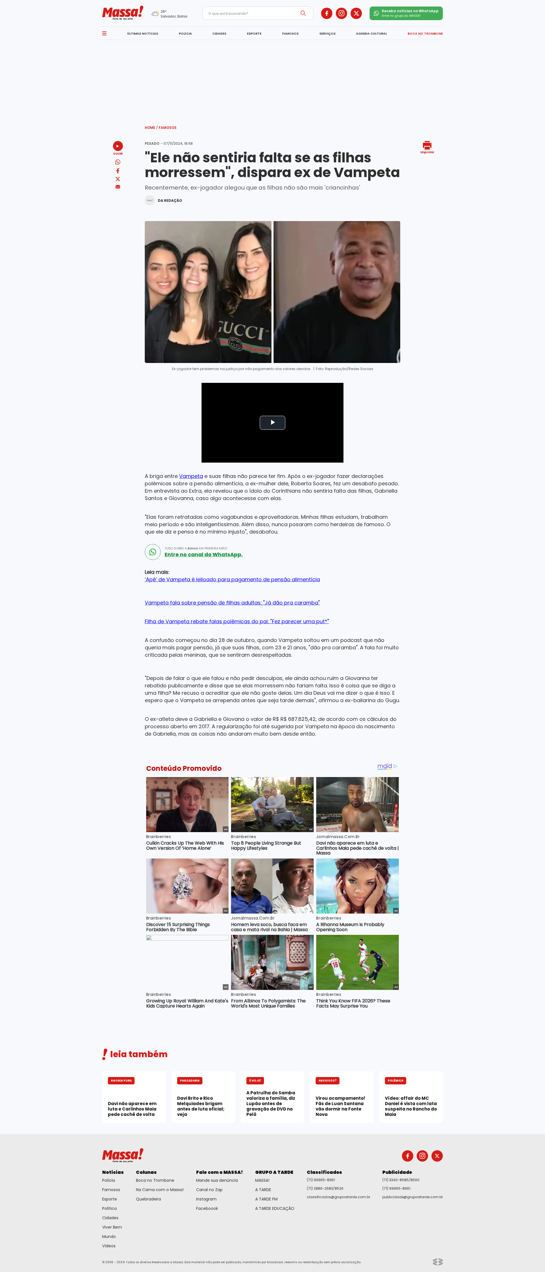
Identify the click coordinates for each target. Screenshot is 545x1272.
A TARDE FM (266, 1199)
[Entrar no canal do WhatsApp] (153, 552)
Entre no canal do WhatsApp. (204, 554)
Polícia (108, 1180)
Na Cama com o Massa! (160, 1190)
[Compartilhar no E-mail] (118, 187)
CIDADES (219, 33)
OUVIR (118, 153)
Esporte (109, 1199)
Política (109, 1208)
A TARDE (263, 1190)
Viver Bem (112, 1227)
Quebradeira (148, 1199)
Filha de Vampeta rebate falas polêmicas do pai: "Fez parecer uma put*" (237, 621)
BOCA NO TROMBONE (425, 33)
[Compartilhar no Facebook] (117, 172)
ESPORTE (254, 33)
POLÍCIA (185, 33)
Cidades (110, 1218)
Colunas (146, 1172)
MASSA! (262, 1180)
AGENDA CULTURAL (371, 33)
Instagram (206, 1199)
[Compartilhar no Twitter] (118, 179)
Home (151, 127)
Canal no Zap (209, 1190)
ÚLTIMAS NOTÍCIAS (142, 33)
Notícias (113, 1172)
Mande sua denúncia (217, 1180)
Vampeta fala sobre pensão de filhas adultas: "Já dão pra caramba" (232, 602)
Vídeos (109, 1246)
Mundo (109, 1236)
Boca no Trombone (155, 1180)
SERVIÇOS (327, 33)
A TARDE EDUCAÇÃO (274, 1208)
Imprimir (427, 152)
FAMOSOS (290, 33)
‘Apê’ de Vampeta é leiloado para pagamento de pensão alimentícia (232, 579)
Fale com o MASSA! (219, 1172)
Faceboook (207, 1208)
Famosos (168, 127)
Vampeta (191, 476)
